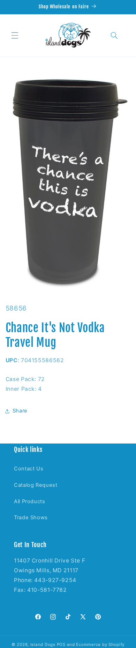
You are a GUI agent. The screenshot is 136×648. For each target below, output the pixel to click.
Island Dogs (42, 644)
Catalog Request (35, 485)
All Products (29, 501)
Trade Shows (31, 517)
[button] (15, 35)
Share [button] (20, 411)
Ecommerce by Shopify (100, 644)
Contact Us (28, 468)
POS (61, 644)
